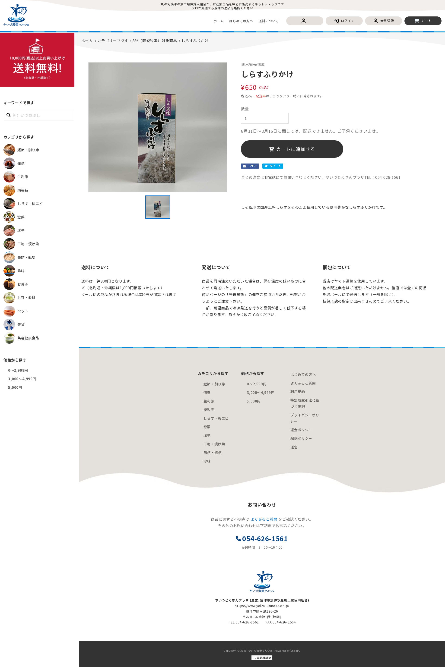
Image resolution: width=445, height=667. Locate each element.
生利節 (208, 401)
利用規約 (297, 391)
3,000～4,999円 (22, 378)
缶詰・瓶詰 (212, 452)
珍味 (207, 461)
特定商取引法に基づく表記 (304, 403)
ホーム (87, 40)
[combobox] (39, 115)
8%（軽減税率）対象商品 (155, 40)
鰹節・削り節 (214, 383)
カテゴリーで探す (112, 40)
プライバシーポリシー (304, 418)
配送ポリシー (301, 438)
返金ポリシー (301, 429)
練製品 (208, 409)
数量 (245, 108)
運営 (294, 446)
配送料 (261, 96)
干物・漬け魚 (214, 443)
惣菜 (207, 426)
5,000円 (15, 387)
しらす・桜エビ (216, 418)
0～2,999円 (18, 370)
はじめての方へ (303, 374)
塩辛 (207, 435)
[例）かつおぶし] (8, 115)
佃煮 (207, 392)
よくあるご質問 (303, 383)
